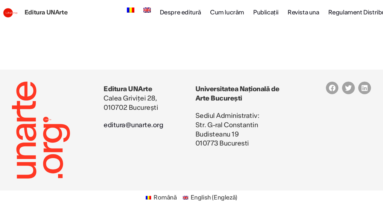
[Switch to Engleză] (147, 10)
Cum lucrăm (227, 13)
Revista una (303, 13)
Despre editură (180, 13)
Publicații (266, 13)
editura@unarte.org (133, 125)
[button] (332, 88)
